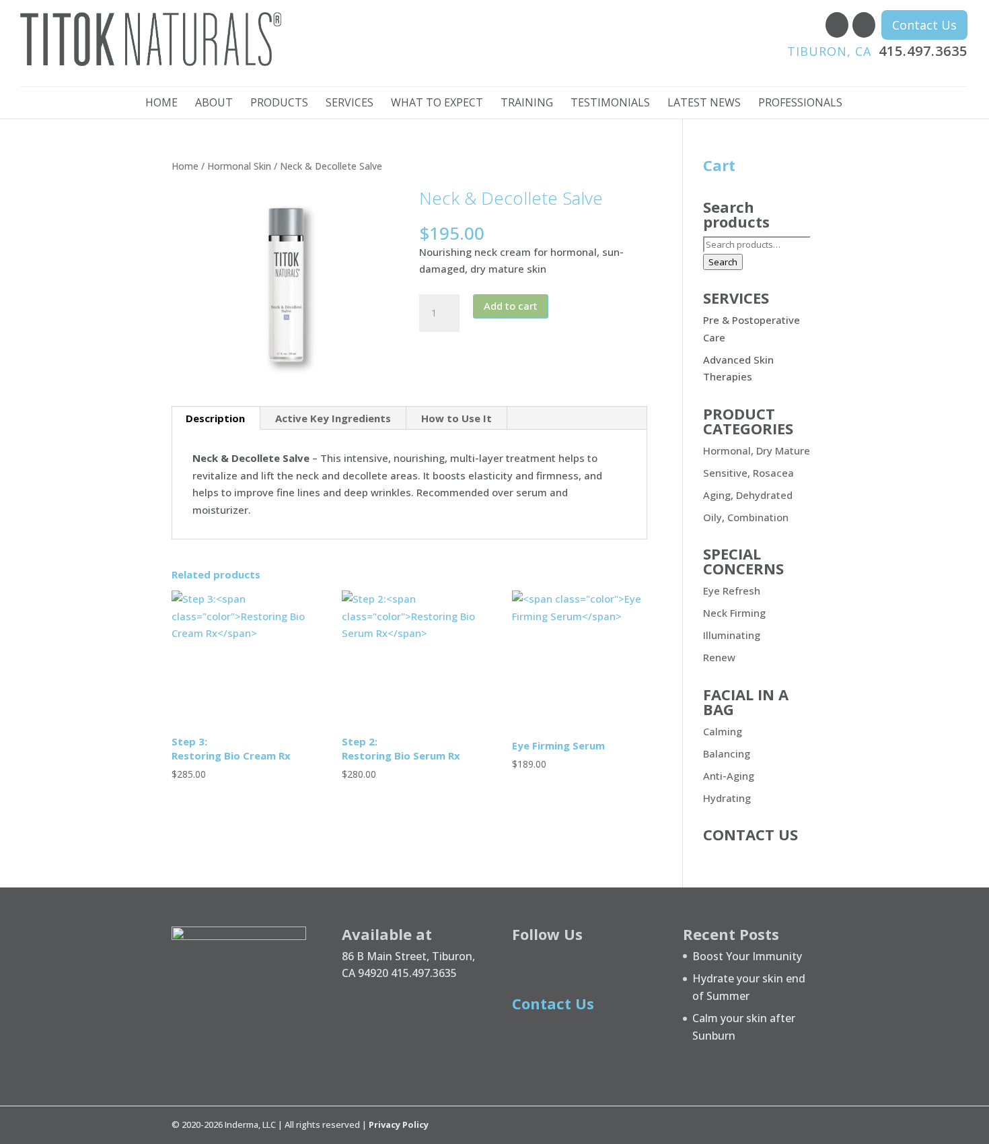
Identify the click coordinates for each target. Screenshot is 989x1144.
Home (185, 166)
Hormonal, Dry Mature (756, 450)
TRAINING (527, 104)
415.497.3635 (877, 51)
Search (722, 262)
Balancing (726, 753)
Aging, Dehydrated (748, 495)
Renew (719, 657)
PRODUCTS (279, 104)
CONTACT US (750, 834)
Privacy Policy (399, 1124)
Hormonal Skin (239, 166)
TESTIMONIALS (610, 104)
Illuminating (731, 635)
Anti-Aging (728, 775)
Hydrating (727, 798)
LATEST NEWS (704, 104)
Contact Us (924, 25)
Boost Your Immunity (747, 956)
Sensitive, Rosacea (748, 472)
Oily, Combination (746, 517)
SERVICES (349, 104)
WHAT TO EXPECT (437, 104)
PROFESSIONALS (800, 104)
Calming (722, 731)
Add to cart (511, 305)
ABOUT (214, 104)
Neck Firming (734, 612)
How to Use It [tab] (456, 418)
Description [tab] (215, 418)
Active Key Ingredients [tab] (333, 418)
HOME (161, 104)
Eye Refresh (731, 590)
